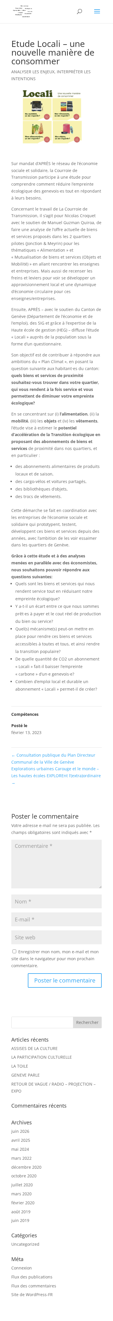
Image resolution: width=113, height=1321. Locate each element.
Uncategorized (25, 1244)
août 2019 (20, 1211)
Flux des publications (31, 1277)
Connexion (21, 1268)
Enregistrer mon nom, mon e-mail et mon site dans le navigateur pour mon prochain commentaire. (55, 958)
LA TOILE (19, 1066)
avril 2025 (20, 1140)
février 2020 (22, 1202)
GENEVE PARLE (25, 1075)
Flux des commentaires (33, 1286)
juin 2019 (20, 1220)
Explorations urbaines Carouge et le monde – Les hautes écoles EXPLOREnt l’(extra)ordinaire (56, 775)
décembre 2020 (26, 1167)
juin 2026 (20, 1131)
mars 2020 (21, 1193)
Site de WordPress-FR (32, 1294)
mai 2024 (20, 1149)
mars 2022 (21, 1158)
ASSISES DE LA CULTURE (34, 1048)
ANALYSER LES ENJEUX (32, 71)
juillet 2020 (22, 1185)
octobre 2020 (24, 1176)
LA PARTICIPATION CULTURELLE (41, 1057)
